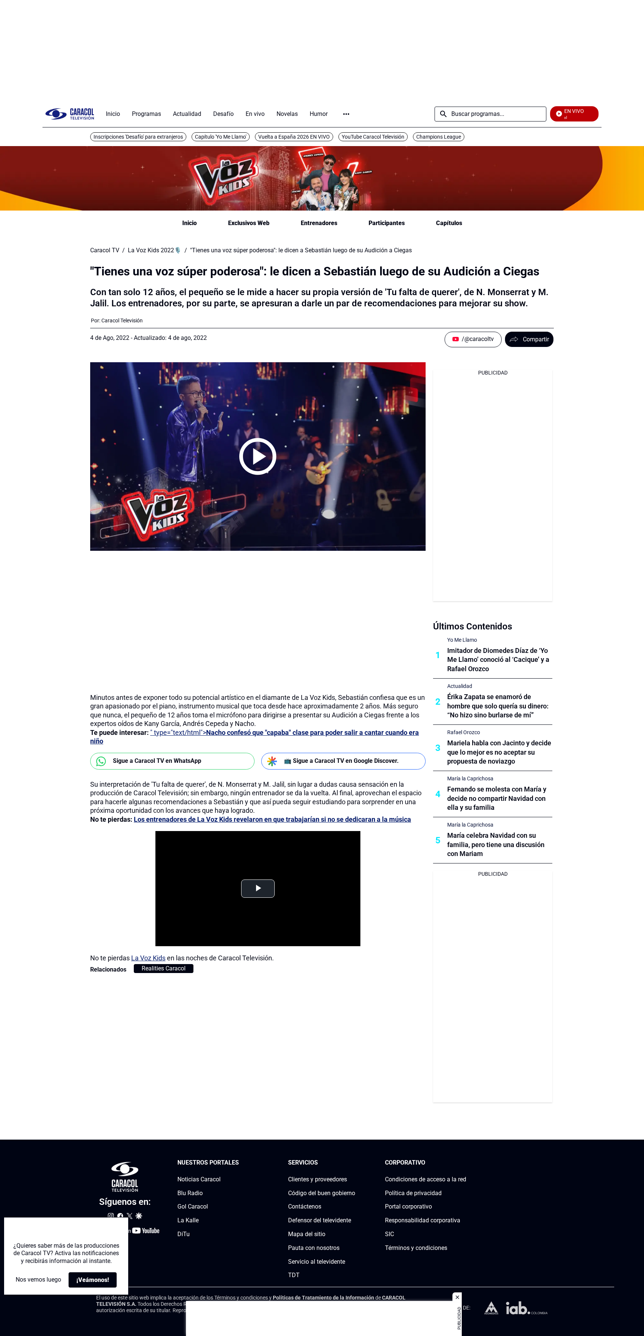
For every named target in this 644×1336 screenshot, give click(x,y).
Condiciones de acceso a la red (425, 1179)
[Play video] (258, 456)
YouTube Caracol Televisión (373, 137)
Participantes (387, 223)
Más (346, 114)
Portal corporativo (408, 1206)
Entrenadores (319, 223)
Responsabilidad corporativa (422, 1220)
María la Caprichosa (470, 778)
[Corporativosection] (464, 1163)
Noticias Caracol (199, 1179)
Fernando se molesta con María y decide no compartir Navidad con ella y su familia (496, 798)
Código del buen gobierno (321, 1193)
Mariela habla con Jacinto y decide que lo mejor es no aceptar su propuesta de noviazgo (499, 752)
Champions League (438, 137)
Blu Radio (190, 1193)
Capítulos (449, 223)
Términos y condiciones (416, 1247)
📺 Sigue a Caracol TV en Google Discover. (341, 760)
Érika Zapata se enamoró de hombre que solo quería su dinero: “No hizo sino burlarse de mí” (498, 706)
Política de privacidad (413, 1193)
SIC (389, 1234)
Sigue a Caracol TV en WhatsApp (157, 760)
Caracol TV (104, 250)
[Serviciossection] (353, 1163)
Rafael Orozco (463, 732)
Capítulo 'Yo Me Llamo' (220, 137)
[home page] (69, 114)
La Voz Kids (148, 958)
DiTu (183, 1234)
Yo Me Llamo (462, 640)
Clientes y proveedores (317, 1179)
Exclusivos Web (248, 223)
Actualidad (459, 686)
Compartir (536, 339)
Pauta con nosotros (314, 1247)
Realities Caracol (164, 968)
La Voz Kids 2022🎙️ (154, 250)
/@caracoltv (478, 338)
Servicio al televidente (316, 1261)
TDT (294, 1275)
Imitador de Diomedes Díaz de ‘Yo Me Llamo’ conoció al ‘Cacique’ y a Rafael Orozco (498, 660)
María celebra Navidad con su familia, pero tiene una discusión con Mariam (495, 844)
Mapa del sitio (306, 1234)
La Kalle (188, 1220)
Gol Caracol (192, 1206)
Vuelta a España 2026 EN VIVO (294, 137)
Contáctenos (304, 1206)
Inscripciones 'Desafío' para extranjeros (138, 137)
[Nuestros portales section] (241, 1163)
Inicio (189, 223)
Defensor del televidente (319, 1220)
